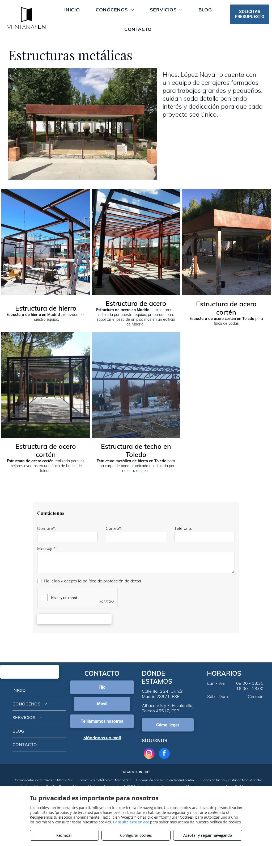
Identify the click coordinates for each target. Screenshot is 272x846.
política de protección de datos (112, 580)
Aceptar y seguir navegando (207, 835)
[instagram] (149, 754)
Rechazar (64, 835)
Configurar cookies (136, 835)
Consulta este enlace (131, 821)
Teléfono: (183, 528)
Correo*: (114, 528)
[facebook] (164, 754)
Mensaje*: (47, 548)
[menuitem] (72, 9)
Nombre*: (46, 528)
